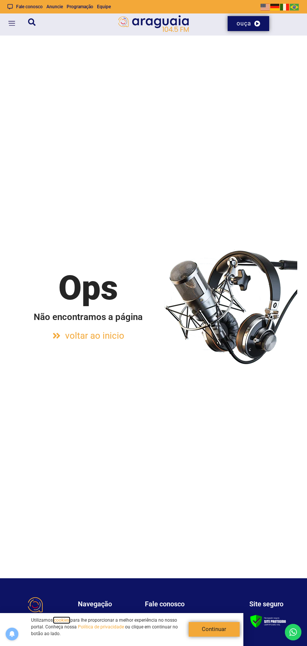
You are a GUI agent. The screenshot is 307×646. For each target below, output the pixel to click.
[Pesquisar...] (32, 23)
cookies (61, 620)
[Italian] (285, 6)
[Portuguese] (295, 6)
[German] (275, 6)
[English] (265, 6)
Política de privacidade (101, 627)
